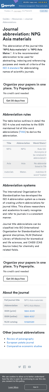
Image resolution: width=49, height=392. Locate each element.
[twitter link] (20, 367)
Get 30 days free (15, 100)
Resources (17, 18)
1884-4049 (29, 311)
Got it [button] (35, 387)
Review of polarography (20, 338)
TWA (22, 131)
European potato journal (20, 342)
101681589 (29, 322)
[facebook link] (24, 367)
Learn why (44, 11)
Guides (6, 18)
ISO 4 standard (11, 68)
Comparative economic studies (24, 346)
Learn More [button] (13, 387)
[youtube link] (29, 367)
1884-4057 (29, 316)
